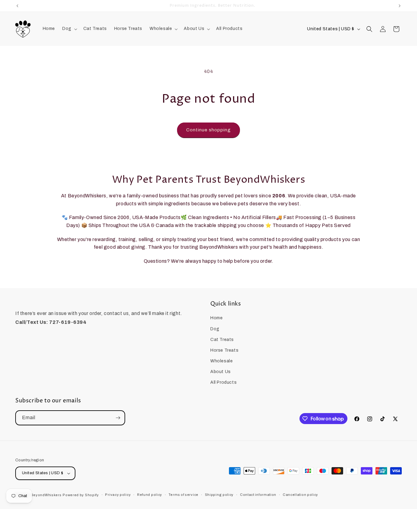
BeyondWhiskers (46, 495)
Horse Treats (224, 350)
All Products (223, 382)
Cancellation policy (300, 494)
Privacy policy (118, 494)
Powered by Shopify (81, 495)
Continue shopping (208, 129)
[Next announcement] (399, 6)
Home (216, 318)
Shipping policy (219, 494)
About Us (220, 371)
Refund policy (149, 494)
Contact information (258, 494)
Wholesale (221, 361)
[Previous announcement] (17, 6)
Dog (214, 329)
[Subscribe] (118, 417)
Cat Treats (222, 339)
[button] (69, 28)
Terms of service (183, 494)
